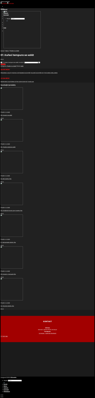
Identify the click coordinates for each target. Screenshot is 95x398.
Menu (7, 51)
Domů (5, 9)
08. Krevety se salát (6, 115)
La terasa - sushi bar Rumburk (47, 333)
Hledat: (6, 380)
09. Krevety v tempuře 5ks (8, 274)
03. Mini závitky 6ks (6, 179)
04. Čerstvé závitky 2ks (7, 306)
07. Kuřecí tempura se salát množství (13, 62)
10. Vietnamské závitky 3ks (8, 242)
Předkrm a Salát (14, 51)
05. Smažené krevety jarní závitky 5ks (11, 210)
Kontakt (6, 390)
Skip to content (5, 1)
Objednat (3, 64)
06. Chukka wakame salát (8, 147)
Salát (21, 66)
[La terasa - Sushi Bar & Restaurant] (7, 3)
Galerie (6, 388)
